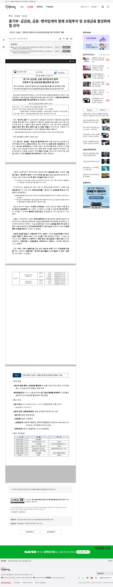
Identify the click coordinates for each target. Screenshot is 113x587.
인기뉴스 (89, 110)
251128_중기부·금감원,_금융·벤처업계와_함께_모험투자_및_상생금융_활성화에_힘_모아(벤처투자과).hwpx (32, 48)
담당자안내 (22, 512)
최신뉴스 (102, 110)
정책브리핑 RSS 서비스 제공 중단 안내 (19, 561)
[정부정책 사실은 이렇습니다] (96, 46)
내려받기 (65, 47)
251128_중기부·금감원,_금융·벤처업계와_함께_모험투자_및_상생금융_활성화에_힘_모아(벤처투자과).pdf (32, 52)
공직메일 (93, 7)
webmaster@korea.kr (58, 578)
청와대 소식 (84, 7)
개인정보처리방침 (6, 582)
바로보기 (57, 47)
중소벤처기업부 (22, 39)
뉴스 (22, 7)
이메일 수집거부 (27, 582)
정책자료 (40, 7)
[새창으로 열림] (67, 39)
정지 (106, 548)
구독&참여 (49, 7)
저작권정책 (14, 512)
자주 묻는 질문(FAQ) (40, 582)
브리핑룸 (30, 7)
